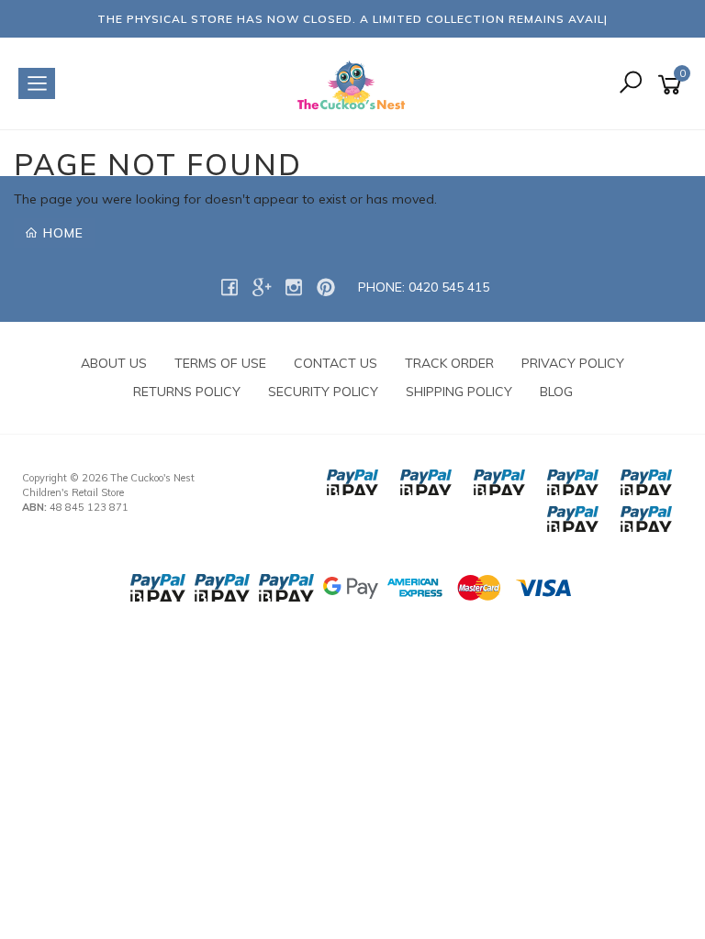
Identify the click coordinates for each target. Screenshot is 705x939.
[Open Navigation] (36, 83)
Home (61, 233)
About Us (114, 363)
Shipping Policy (459, 391)
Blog (556, 391)
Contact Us (335, 363)
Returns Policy (187, 391)
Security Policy (323, 391)
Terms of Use (220, 363)
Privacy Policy (572, 363)
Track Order (449, 363)
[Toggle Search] (630, 84)
